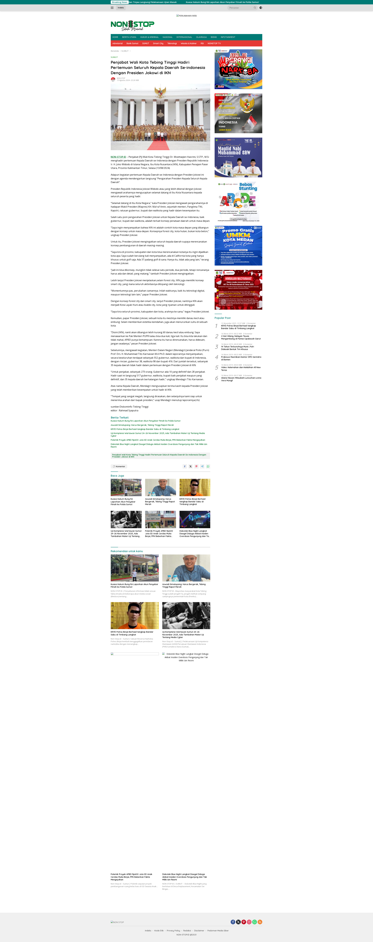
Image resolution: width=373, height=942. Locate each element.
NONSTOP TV (214, 43)
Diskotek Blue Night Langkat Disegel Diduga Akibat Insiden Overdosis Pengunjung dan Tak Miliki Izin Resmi (159, 445)
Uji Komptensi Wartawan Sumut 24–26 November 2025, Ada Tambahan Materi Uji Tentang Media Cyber (158, 434)
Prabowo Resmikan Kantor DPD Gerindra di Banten (241, 358)
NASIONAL (168, 37)
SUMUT (145, 43)
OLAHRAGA (201, 37)
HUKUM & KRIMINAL (149, 37)
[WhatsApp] (254, 922)
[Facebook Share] (185, 466)
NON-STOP (121, 78)
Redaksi (187, 930)
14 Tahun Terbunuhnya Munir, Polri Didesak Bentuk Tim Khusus (237, 348)
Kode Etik (159, 930)
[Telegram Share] (202, 466)
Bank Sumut (132, 43)
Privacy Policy (173, 930)
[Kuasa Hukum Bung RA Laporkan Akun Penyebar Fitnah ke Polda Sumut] (126, 487)
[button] (255, 7)
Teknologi (172, 43)
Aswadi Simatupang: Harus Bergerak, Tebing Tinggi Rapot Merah (142, 425)
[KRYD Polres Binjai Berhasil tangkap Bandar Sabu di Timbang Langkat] (195, 487)
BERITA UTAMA (129, 37)
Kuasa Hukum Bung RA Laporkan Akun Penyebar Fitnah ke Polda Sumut (180, 2)
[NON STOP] (132, 25)
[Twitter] (238, 922)
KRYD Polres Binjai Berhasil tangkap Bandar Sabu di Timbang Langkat (145, 429)
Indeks (121, 7)
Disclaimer (199, 930)
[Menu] (113, 7)
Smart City (158, 43)
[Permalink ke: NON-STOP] (113, 79)
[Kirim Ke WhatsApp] (208, 466)
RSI (202, 43)
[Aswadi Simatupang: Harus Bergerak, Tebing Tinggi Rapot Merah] (160, 487)
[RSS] (260, 922)
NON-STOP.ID (118, 156)
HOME (115, 37)
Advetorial (117, 43)
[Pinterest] (243, 922)
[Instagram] (249, 922)
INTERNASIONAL (184, 37)
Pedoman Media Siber (218, 930)
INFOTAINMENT (228, 37)
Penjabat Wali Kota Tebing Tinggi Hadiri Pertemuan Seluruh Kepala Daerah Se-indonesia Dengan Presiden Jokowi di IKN (159, 455)
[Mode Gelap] (260, 7)
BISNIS (214, 37)
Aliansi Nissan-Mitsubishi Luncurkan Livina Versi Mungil (241, 379)
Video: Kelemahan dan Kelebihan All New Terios (241, 368)
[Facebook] (233, 922)
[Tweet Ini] (190, 466)
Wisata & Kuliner (189, 43)
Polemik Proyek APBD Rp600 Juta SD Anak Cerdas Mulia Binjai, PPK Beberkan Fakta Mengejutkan (158, 440)
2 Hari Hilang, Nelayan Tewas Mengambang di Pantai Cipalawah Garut (241, 337)
